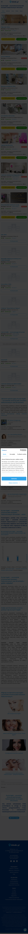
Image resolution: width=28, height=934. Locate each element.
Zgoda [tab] (4, 454)
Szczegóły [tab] (12, 454)
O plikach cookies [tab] (21, 454)
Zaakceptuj (14, 478)
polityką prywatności (7, 473)
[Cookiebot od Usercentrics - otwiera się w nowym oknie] (20, 450)
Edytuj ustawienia (13, 482)
